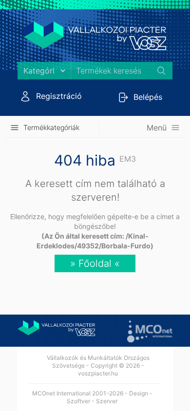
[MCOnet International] (149, 331)
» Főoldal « (95, 263)
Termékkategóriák (51, 127)
